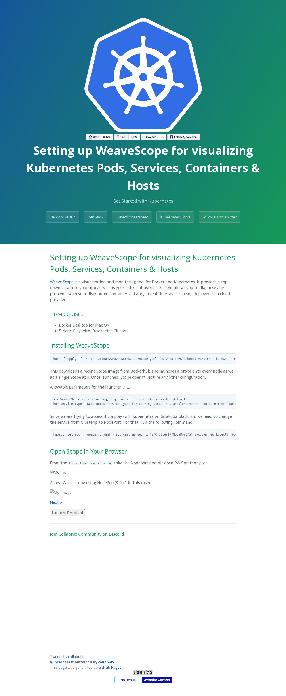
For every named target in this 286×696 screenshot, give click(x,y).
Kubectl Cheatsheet (132, 217)
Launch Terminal (67, 512)
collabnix (106, 662)
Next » (56, 502)
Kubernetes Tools (175, 217)
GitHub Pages (109, 667)
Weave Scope (62, 281)
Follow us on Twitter (219, 217)
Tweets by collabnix (66, 656)
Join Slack (95, 217)
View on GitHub (63, 217)
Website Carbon (156, 680)
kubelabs (58, 662)
